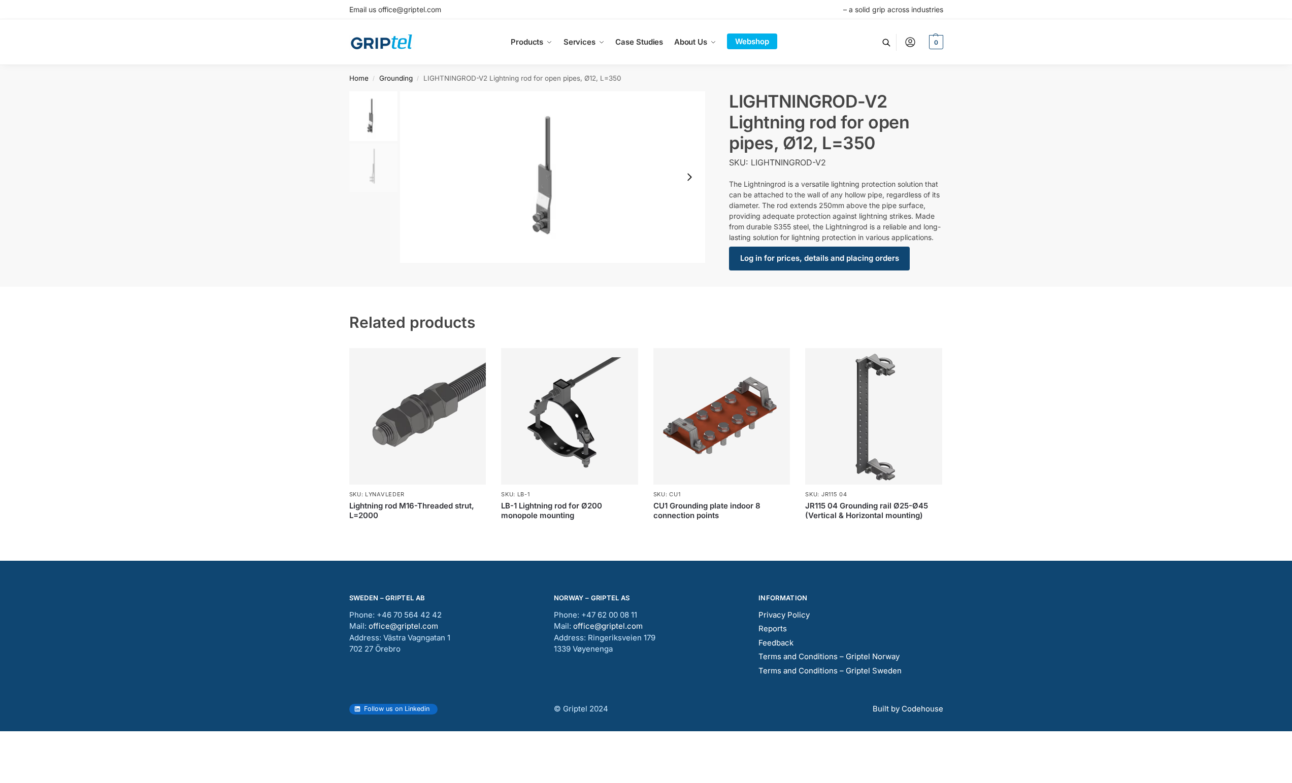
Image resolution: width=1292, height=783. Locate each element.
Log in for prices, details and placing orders (819, 258)
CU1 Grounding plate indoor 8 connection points (706, 511)
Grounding (396, 78)
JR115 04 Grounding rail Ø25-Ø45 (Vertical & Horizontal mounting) (866, 511)
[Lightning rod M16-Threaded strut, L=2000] (417, 416)
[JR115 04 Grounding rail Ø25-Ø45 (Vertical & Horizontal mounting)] (873, 416)
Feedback (775, 643)
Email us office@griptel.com (395, 9)
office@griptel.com (403, 626)
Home (359, 78)
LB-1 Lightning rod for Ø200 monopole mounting (551, 511)
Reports (772, 628)
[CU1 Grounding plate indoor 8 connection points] (721, 416)
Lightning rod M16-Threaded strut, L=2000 (411, 511)
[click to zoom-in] (553, 177)
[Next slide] (689, 177)
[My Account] (910, 42)
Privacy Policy (784, 615)
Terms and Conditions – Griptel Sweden (830, 670)
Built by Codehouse (908, 708)
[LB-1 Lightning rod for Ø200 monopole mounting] (569, 416)
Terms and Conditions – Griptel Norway (829, 656)
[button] (934, 42)
